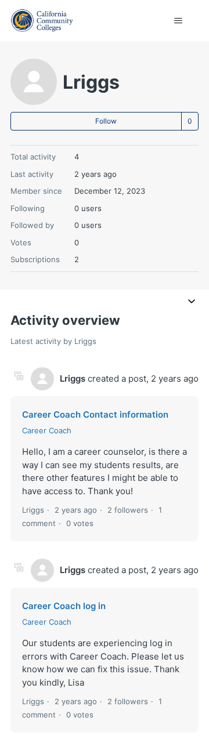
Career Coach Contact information (95, 414)
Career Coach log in (64, 605)
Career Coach (46, 430)
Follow (106, 121)
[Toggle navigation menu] (178, 21)
